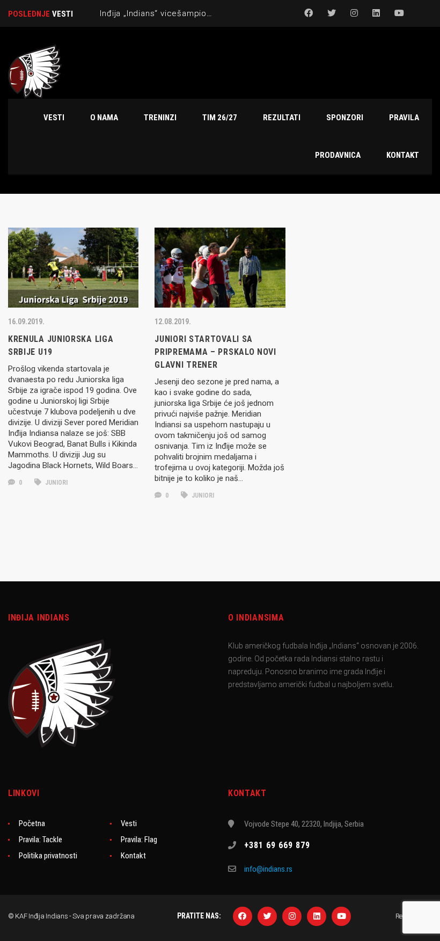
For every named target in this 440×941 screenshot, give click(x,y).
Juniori (55, 482)
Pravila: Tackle (40, 839)
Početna (32, 823)
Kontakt (133, 855)
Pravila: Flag (139, 839)
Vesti (129, 823)
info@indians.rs (268, 869)
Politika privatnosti (48, 855)
